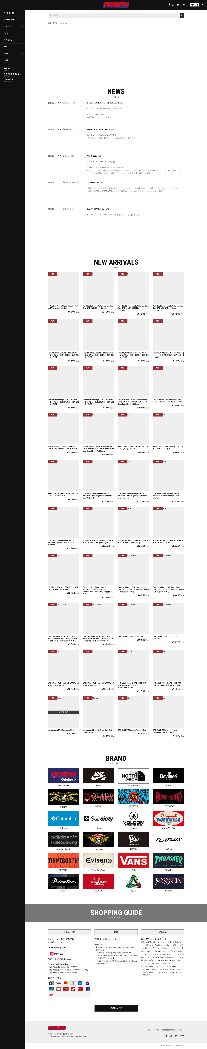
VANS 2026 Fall (94, 156)
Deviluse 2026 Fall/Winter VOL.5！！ (103, 129)
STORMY (116, 5)
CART (150, 1030)
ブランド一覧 (9, 13)
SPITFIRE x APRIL (94, 182)
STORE (156, 1030)
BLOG (183, 5)
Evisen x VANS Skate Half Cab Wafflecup (105, 103)
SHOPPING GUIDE (168, 1030)
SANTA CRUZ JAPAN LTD (98, 209)
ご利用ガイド (116, 1008)
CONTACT (181, 1030)
